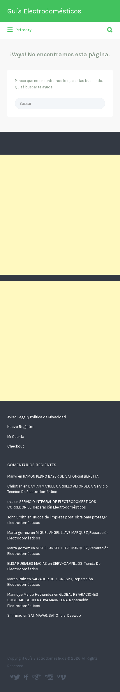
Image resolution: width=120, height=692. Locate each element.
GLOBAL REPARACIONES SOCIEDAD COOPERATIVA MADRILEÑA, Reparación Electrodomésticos (52, 600)
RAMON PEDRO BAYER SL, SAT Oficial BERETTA (60, 476)
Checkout (15, 446)
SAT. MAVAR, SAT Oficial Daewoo (54, 615)
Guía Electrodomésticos (44, 11)
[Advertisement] (60, 215)
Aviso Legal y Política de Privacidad (36, 417)
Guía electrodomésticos (26, 677)
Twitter (17, 677)
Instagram (50, 677)
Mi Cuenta (15, 436)
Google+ (38, 677)
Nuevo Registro (20, 426)
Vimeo (63, 677)
